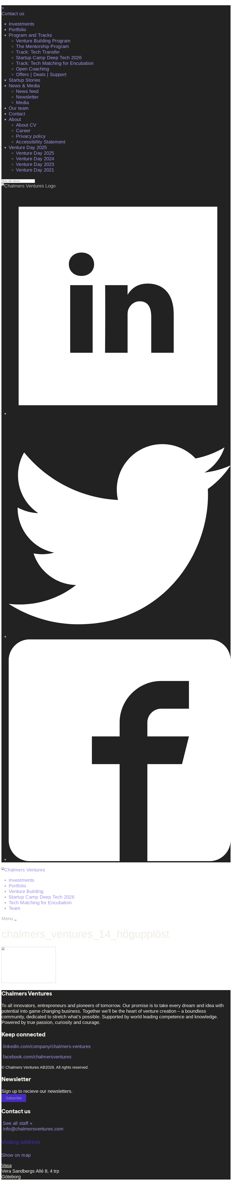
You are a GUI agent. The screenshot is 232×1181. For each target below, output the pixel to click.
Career (23, 130)
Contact (17, 113)
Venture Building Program (43, 40)
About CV (26, 125)
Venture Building (26, 891)
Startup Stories (24, 80)
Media (22, 102)
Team (14, 908)
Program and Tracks (30, 35)
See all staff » (17, 1123)
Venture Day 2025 (28, 147)
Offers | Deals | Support (41, 74)
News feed (27, 91)
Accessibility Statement (40, 142)
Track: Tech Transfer (38, 52)
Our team (19, 108)
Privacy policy (30, 136)
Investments (21, 24)
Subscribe (14, 1098)
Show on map (16, 1155)
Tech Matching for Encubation (40, 902)
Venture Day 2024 (35, 158)
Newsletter (27, 97)
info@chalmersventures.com (33, 1129)
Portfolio (17, 29)
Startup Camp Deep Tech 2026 (49, 57)
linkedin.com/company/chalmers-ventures (47, 1046)
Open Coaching (32, 69)
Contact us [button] (12, 13)
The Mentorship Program (42, 46)
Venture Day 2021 (35, 170)
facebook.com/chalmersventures (37, 1056)
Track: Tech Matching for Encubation (55, 63)
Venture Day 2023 (35, 164)
